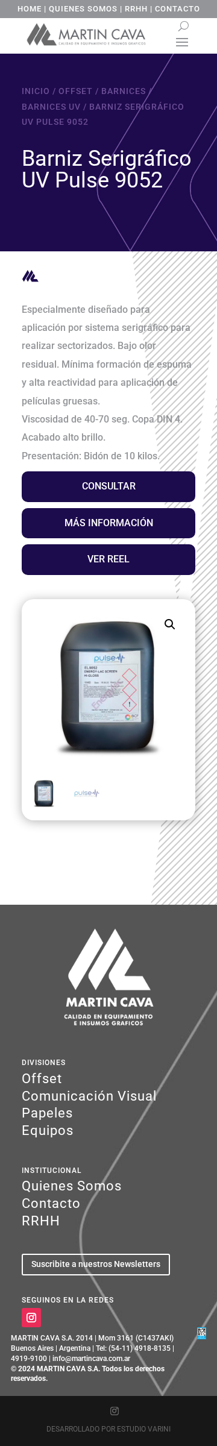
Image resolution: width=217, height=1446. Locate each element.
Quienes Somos (72, 1185)
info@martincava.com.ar (91, 1358)
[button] (170, 624)
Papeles (47, 1113)
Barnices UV (51, 107)
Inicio (36, 91)
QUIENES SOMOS (83, 8)
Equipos (48, 1130)
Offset (75, 91)
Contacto (51, 1203)
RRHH (136, 8)
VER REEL (108, 559)
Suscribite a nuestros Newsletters (95, 1264)
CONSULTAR (109, 486)
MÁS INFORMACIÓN (108, 523)
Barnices (123, 91)
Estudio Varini (144, 1429)
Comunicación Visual (89, 1096)
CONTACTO (177, 8)
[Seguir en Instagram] (31, 1317)
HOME (29, 8)
